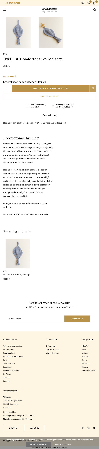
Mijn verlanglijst (52, 353)
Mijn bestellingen (52, 349)
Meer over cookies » (63, 444)
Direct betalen (49, 96)
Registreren (50, 346)
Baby (84, 349)
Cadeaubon (7, 367)
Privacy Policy (8, 349)
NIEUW (85, 346)
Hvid (5, 54)
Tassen (85, 367)
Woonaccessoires (89, 370)
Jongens (85, 356)
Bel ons (13, 428)
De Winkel (7, 374)
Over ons (6, 377)
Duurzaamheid (9, 353)
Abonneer (77, 318)
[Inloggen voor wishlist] (92, 88)
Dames (84, 360)
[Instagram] (88, 428)
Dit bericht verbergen (38, 444)
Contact (6, 381)
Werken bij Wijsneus (11, 370)
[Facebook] (83, 428)
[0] (94, 3)
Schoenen (85, 363)
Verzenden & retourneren (13, 356)
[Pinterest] (94, 428)
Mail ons (34, 428)
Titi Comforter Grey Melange (17, 274)
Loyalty (6, 360)
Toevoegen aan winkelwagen (50, 88)
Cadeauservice (9, 363)
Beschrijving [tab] (49, 115)
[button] (5, 10)
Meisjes (85, 353)
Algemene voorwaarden (12, 346)
